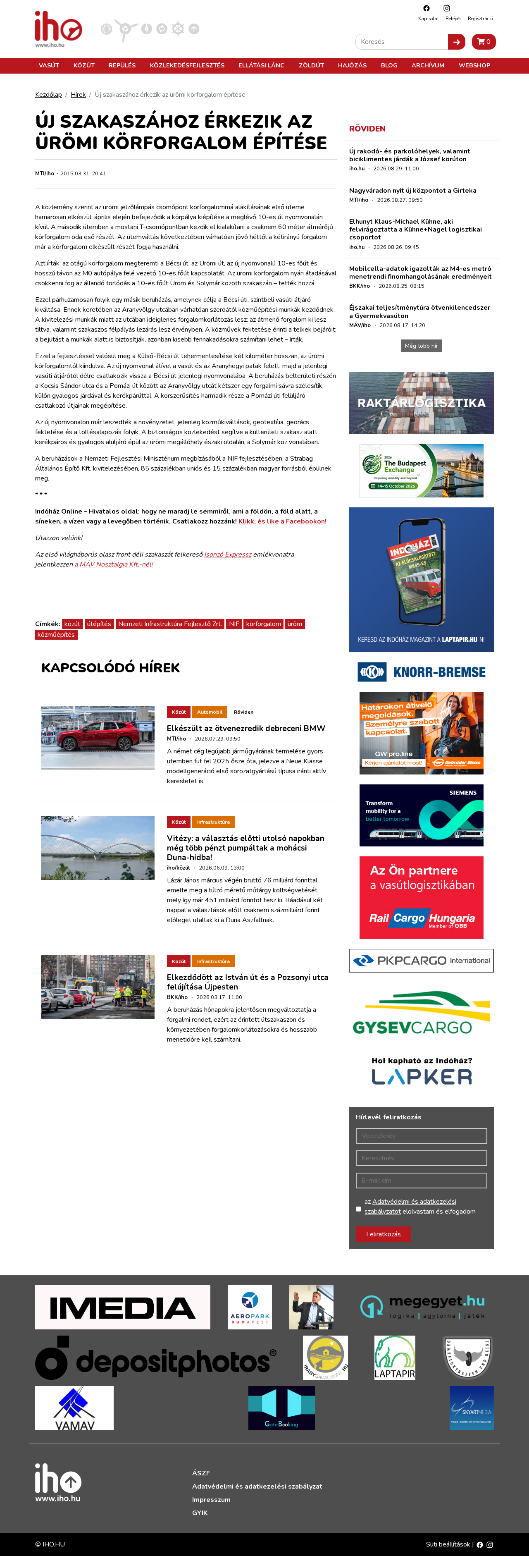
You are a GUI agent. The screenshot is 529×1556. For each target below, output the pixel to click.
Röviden (243, 712)
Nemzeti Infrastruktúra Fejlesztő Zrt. (170, 624)
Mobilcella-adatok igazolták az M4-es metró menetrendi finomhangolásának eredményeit (420, 272)
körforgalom (263, 624)
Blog (389, 65)
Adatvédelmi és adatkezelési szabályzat (257, 1486)
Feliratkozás (383, 1234)
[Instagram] (444, 8)
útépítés (99, 624)
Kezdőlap (48, 94)
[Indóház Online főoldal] (194, 28)
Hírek (78, 94)
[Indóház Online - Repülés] (126, 28)
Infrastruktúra (213, 822)
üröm (295, 624)
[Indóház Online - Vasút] (106, 28)
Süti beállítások (449, 1544)
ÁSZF (201, 1473)
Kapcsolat (428, 19)
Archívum (428, 65)
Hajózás (352, 65)
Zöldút (311, 65)
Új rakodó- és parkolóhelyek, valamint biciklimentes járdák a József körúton (409, 155)
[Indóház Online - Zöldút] (161, 28)
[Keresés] (456, 42)
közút (72, 624)
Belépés (453, 19)
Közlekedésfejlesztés (187, 65)
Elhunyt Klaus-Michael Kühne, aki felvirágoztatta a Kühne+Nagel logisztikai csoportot (415, 229)
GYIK (199, 1513)
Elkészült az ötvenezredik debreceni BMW (246, 728)
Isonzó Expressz (227, 554)
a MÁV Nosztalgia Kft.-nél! (113, 564)
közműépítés (56, 634)
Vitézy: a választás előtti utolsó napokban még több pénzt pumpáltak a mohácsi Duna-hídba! (245, 848)
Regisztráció (480, 19)
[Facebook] (424, 8)
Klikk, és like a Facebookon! (282, 521)
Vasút (49, 65)
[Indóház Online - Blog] (146, 28)
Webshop (474, 65)
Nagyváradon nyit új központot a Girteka (413, 190)
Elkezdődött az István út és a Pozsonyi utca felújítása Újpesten (248, 982)
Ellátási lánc (261, 65)
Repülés (122, 65)
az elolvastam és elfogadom (420, 1206)
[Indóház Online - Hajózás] (178, 28)
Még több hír (421, 346)
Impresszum (211, 1499)
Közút (84, 65)
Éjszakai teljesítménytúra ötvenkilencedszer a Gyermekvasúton (419, 311)
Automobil (209, 712)
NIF (234, 624)
